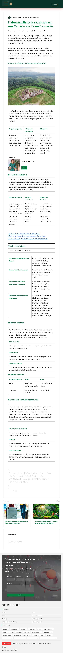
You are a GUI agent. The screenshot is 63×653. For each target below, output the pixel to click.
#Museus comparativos (20, 638)
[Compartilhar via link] (20, 491)
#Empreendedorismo (37, 632)
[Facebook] (2, 647)
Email (27, 576)
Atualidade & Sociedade (37, 615)
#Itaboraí (35, 473)
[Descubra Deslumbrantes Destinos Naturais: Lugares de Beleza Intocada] (46, 511)
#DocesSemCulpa (7, 635)
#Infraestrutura (28, 476)
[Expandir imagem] (31, 86)
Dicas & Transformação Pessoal (9, 621)
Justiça (33, 612)
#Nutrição (27, 632)
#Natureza (27, 473)
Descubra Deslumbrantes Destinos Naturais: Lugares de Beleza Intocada (46, 522)
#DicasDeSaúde (18, 635)
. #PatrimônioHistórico (14, 479)
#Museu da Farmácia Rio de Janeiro (49, 638)
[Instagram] (5, 647)
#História (42, 473)
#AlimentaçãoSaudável (8, 632)
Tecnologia (4, 618)
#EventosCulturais (39, 476)
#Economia (11, 476)
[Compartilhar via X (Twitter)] (12, 491)
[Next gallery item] (53, 86)
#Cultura (49, 473)
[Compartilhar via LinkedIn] (16, 491)
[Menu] (6, 4)
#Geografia (19, 476)
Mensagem (10, 583)
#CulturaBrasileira (48, 632)
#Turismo (20, 473)
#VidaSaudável (15, 629)
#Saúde (40, 629)
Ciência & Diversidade (37, 618)
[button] (10, 3)
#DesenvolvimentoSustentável (29, 479)
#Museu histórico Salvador (39, 635)
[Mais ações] (54, 18)
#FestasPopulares (23, 482)
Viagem (9, 486)
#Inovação (6, 629)
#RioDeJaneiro (12, 473)
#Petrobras (19, 632)
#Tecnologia (32, 629)
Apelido (18, 576)
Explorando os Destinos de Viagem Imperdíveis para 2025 (16, 522)
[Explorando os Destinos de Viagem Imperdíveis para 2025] (17, 511)
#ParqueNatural (13, 482)
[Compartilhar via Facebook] (9, 491)
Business (4, 615)
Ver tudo (58, 501)
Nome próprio (10, 576)
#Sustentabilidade (49, 629)
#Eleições (50, 635)
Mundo (3, 612)
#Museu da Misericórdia (33, 638)
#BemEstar (24, 629)
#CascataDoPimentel (44, 479)
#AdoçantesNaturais (8, 638)
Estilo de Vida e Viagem (37, 621)
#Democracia (27, 635)
